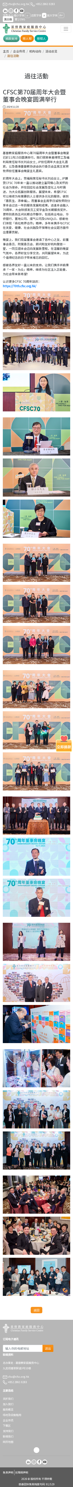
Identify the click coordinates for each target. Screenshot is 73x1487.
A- (28, 15)
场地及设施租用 (12, 1415)
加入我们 (8, 1404)
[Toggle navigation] (66, 29)
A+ (61, 15)
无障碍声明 (21, 1472)
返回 (36, 1310)
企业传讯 (19, 51)
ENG (22, 19)
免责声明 (8, 1472)
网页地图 (8, 1442)
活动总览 (51, 51)
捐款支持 (11, 38)
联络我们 (8, 1436)
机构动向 (35, 51)
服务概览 (8, 1409)
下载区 (7, 1425)
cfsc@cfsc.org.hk (18, 4)
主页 (6, 51)
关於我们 (8, 1398)
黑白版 (8, 19)
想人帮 (27, 38)
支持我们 (8, 1431)
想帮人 (41, 38)
